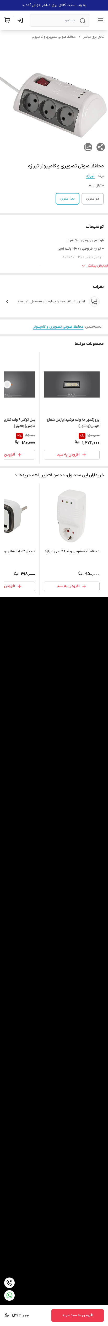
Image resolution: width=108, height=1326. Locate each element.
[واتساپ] (9, 1295)
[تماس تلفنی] (9, 1282)
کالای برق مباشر (93, 37)
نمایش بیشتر (98, 265)
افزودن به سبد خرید (77, 1315)
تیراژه (90, 175)
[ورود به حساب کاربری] (21, 20)
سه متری (67, 198)
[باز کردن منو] (99, 20)
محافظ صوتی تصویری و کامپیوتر (54, 37)
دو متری (92, 198)
